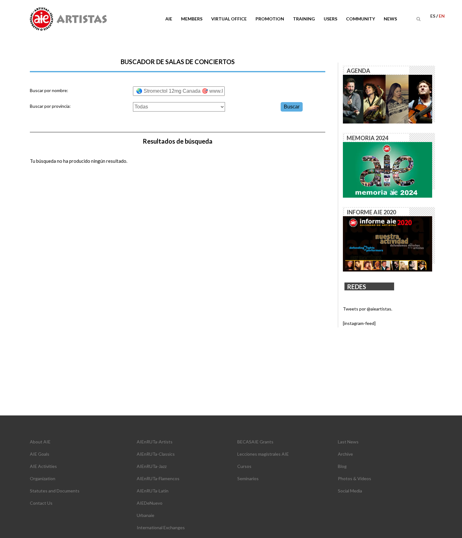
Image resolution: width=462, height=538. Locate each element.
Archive (345, 454)
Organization (42, 478)
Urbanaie (145, 515)
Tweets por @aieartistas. (367, 308)
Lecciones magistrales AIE (263, 454)
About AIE (40, 441)
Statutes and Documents (55, 490)
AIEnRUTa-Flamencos (158, 478)
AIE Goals (39, 454)
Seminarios (248, 478)
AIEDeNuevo (149, 503)
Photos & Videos (354, 478)
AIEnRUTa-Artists (155, 441)
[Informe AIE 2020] (387, 243)
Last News (348, 441)
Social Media (350, 490)
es (433, 16)
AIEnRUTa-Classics (156, 454)
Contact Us (41, 503)
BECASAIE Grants (255, 441)
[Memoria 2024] (387, 169)
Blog (342, 466)
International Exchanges (161, 527)
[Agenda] (387, 98)
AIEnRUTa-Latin (152, 490)
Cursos (244, 466)
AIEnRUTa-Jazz (152, 466)
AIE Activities (43, 466)
